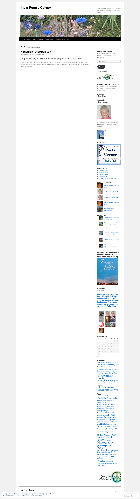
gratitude (100, 422)
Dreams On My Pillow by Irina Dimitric (106, 413)
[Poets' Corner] (109, 164)
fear (103, 415)
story (98, 457)
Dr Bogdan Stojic (102, 411)
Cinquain (29, 62)
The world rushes (109, 223)
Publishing (100, 383)
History (109, 367)
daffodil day (45, 64)
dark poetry (100, 409)
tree (116, 459)
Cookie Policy (38, 495)
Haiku (103, 366)
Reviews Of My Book (62, 39)
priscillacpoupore (108, 208)
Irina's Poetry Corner (35, 7)
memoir (107, 371)
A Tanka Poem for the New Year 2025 (109, 178)
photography (76, 64)
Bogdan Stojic (101, 402)
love (58, 64)
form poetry (52, 64)
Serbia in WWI (109, 454)
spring (115, 454)
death (106, 409)
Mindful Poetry (45, 62)
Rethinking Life (114, 239)
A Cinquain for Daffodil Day (36, 51)
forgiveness (100, 417)
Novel (51, 62)
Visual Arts (74, 62)
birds (106, 400)
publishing (100, 452)
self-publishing (100, 454)
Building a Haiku (103, 174)
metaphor (99, 433)
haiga (98, 424)
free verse (100, 419)
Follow (101, 67)
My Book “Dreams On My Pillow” (43, 39)
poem (82, 64)
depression (111, 408)
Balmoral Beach (101, 400)
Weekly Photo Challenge (104, 463)
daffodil (39, 64)
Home (23, 39)
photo (100, 440)
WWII (116, 390)
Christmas (100, 406)
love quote (100, 431)
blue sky (110, 400)
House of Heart (108, 185)
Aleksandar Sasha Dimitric (104, 396)
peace (113, 438)
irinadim (41, 54)
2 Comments (28, 66)
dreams (110, 411)
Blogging (109, 362)
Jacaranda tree (110, 426)
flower (106, 415)
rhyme (110, 452)
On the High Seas (103, 170)
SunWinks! (111, 456)
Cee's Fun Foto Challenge (106, 404)
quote (106, 452)
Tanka (114, 383)
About (29, 39)
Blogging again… (103, 176)
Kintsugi (111, 369)
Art (99, 362)
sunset (101, 457)
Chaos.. (106, 239)
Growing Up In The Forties (111, 422)
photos (101, 445)
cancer (86, 62)
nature (100, 437)
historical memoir (111, 424)
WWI (111, 390)
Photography (57, 62)
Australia (104, 362)
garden (112, 419)
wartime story (110, 461)
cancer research (25, 64)
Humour (115, 367)
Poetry (102, 378)
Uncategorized (66, 62)
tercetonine (112, 459)
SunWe (105, 457)
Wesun (114, 463)
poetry (101, 447)
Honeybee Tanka (103, 172)
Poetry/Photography (108, 380)
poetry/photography (107, 450)
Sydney (100, 459)
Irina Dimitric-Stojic (103, 369)
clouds (113, 407)
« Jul (98, 356)
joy (115, 426)
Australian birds (113, 398)
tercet (107, 459)
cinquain (33, 64)
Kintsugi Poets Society (107, 429)
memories (112, 431)
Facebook (99, 415)
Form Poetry (36, 62)
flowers (111, 414)
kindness (99, 429)
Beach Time (107, 217)
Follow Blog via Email (105, 51)
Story (110, 383)
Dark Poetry (101, 365)
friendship (106, 420)
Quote (106, 383)
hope (105, 426)
